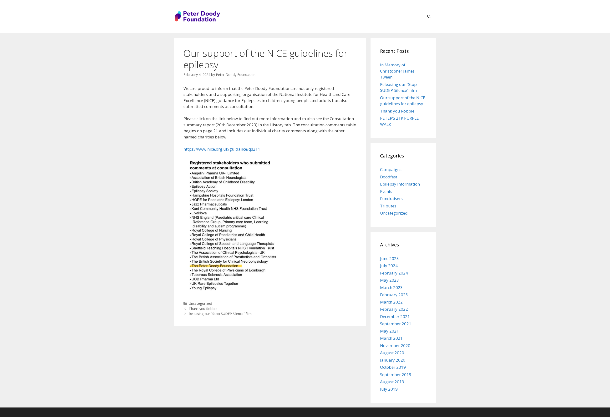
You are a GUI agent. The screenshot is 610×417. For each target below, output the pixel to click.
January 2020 (392, 360)
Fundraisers (391, 198)
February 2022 (394, 309)
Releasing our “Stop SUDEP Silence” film (220, 313)
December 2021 (395, 316)
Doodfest (388, 177)
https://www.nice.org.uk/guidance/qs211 (221, 149)
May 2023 (389, 280)
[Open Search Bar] (429, 17)
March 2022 (391, 302)
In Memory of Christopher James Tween (397, 71)
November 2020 (395, 345)
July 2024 (389, 265)
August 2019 (392, 381)
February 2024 (394, 273)
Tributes (388, 206)
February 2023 (394, 294)
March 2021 (391, 338)
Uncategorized (200, 303)
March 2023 (391, 287)
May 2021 (389, 331)
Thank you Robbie (203, 308)
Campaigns (391, 169)
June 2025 (389, 258)
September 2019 (395, 374)
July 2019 (389, 389)
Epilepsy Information (400, 184)
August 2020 (392, 352)
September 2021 (395, 323)
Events (386, 191)
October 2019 (393, 367)
